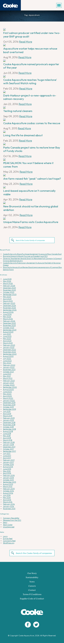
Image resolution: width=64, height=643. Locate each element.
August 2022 (8, 356)
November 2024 (9, 308)
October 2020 (9, 385)
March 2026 (8, 283)
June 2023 (7, 336)
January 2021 (8, 383)
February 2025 (9, 303)
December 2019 (9, 402)
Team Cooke (7, 525)
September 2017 (9, 451)
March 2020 (8, 398)
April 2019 (7, 413)
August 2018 (8, 431)
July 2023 (7, 334)
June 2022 (7, 361)
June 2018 (7, 433)
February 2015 (9, 489)
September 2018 (9, 429)
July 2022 (7, 358)
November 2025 (9, 290)
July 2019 (6, 411)
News (5, 522)
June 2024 (7, 314)
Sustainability (32, 577)
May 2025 (7, 297)
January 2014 (8, 506)
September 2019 (9, 409)
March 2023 (8, 343)
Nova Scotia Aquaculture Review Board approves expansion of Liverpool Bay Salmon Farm (32, 268)
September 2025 (9, 294)
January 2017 (8, 462)
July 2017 (6, 453)
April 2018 (7, 438)
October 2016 (8, 464)
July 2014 (7, 495)
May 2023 (7, 338)
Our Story (32, 573)
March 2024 (8, 319)
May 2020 (7, 394)
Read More (25, 41)
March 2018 (7, 440)
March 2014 (7, 502)
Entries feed (7, 538)
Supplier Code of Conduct (32, 599)
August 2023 (8, 332)
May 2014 (7, 497)
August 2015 (8, 484)
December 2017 (9, 447)
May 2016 (7, 471)
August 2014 (8, 493)
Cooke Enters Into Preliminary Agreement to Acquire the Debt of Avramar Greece (32, 264)
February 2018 (8, 442)
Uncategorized (8, 527)
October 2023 (8, 328)
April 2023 (7, 341)
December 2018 (9, 422)
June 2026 (7, 279)
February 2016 (9, 475)
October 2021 (8, 372)
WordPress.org (8, 543)
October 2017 (8, 449)
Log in (5, 536)
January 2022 (8, 367)
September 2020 (10, 387)
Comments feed (9, 541)
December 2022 (9, 349)
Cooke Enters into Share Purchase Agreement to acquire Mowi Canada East (32, 254)
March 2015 (7, 486)
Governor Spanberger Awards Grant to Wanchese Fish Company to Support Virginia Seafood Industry (32, 259)
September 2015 (9, 482)
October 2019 (8, 407)
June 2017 (7, 456)
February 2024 (9, 321)
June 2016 (7, 469)
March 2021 (7, 378)
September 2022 (10, 354)
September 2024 (10, 310)
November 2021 (9, 369)
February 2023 (9, 345)
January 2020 (9, 400)
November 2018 (9, 425)
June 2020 (7, 392)
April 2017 (7, 458)
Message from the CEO (12, 520)
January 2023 (8, 347)
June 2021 (7, 374)
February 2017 (9, 460)
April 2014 (7, 500)
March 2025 (8, 301)
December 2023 (9, 323)
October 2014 (8, 491)
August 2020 (8, 389)
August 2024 (8, 312)
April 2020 (7, 396)
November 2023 (9, 325)
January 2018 (8, 444)
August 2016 (8, 467)
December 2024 (9, 305)
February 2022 (9, 365)
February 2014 (9, 504)
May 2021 (7, 376)
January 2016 (8, 477)
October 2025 (8, 292)
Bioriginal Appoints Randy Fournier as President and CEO (25, 256)
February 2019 (9, 418)
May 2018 (6, 436)
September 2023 (9, 330)
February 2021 (9, 380)
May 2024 (7, 316)
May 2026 (7, 281)
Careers (32, 586)
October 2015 (8, 480)
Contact (32, 590)
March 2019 (7, 416)
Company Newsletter (11, 518)
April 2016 (7, 473)
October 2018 (8, 427)
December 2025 (9, 288)
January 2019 (8, 420)
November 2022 (9, 352)
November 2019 (9, 405)
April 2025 (7, 299)
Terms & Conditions (32, 594)
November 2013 (9, 508)
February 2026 (9, 285)
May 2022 (7, 363)
